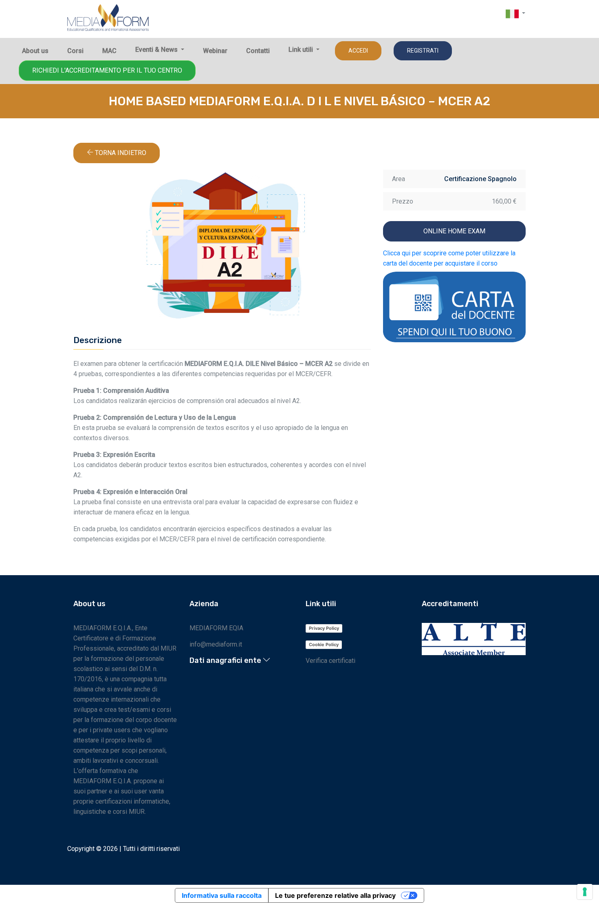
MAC (109, 51)
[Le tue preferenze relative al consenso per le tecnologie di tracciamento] (584, 891)
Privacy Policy (324, 628)
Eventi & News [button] (157, 49)
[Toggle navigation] (526, 31)
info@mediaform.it (215, 644)
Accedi (358, 50)
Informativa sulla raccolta (222, 895)
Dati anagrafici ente (226, 660)
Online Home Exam (454, 231)
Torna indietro (119, 153)
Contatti (258, 51)
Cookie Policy (324, 644)
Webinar (215, 51)
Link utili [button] (301, 49)
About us (35, 51)
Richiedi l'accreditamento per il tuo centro (107, 70)
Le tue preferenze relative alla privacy (335, 895)
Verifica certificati (330, 661)
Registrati (422, 50)
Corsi (75, 51)
